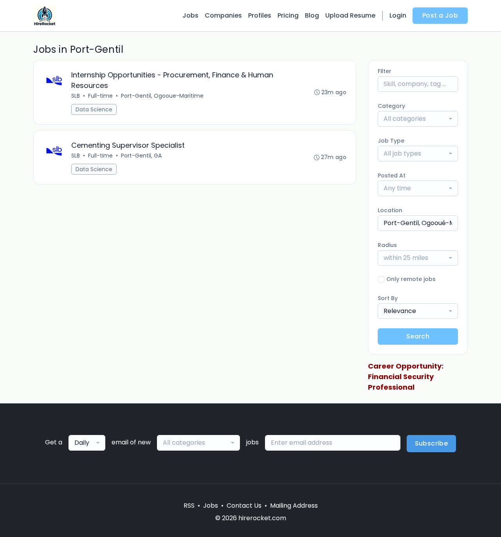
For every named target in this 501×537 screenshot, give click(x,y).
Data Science (94, 109)
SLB (75, 96)
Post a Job (440, 15)
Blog (312, 15)
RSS (189, 505)
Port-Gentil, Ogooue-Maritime (162, 96)
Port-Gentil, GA (141, 155)
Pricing (288, 15)
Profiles (259, 15)
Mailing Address (294, 505)
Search (417, 336)
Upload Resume (350, 15)
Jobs (190, 15)
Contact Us (244, 505)
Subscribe (431, 443)
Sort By (388, 298)
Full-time (100, 96)
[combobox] (418, 119)
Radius (387, 245)
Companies (223, 15)
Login (397, 15)
